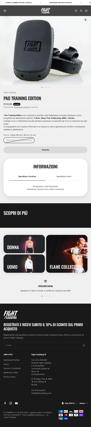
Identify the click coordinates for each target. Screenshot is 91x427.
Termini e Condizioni (12, 368)
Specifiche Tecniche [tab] (27, 176)
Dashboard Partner (12, 360)
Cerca (6, 364)
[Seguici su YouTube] (16, 403)
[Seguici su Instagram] (10, 403)
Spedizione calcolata (21, 107)
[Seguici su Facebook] (5, 403)
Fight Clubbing (10, 92)
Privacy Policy (9, 377)
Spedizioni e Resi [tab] (63, 176)
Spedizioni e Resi (11, 372)
